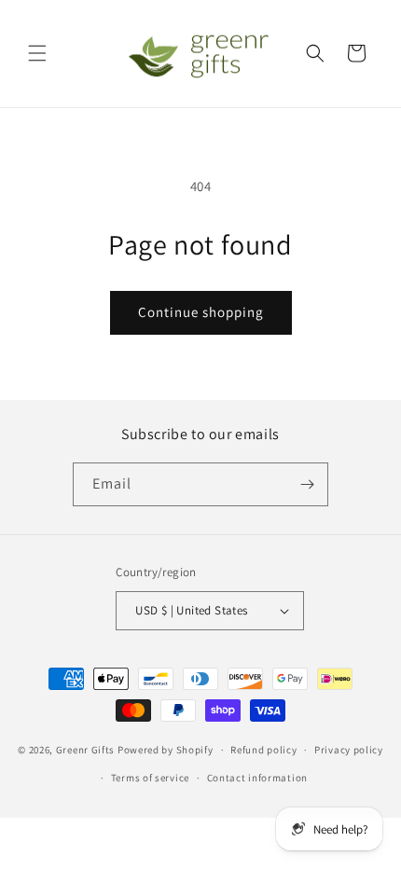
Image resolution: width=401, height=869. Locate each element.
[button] (37, 53)
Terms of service (150, 777)
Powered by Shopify (166, 749)
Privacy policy (348, 749)
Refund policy (263, 749)
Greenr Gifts (85, 749)
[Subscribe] (306, 484)
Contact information (257, 777)
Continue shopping (201, 312)
